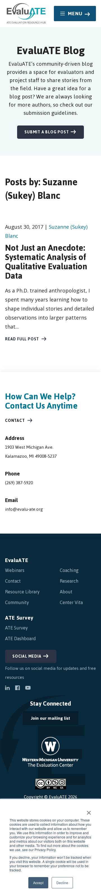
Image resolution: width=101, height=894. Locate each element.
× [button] (89, 811)
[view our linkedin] (7, 688)
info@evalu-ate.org (24, 509)
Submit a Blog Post (46, 132)
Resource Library (22, 591)
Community (17, 602)
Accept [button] (38, 882)
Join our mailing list (46, 720)
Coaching (69, 570)
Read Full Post (22, 339)
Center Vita (71, 602)
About (66, 591)
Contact (15, 420)
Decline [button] (62, 882)
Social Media (27, 656)
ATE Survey (19, 618)
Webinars (14, 570)
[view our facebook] (17, 688)
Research (69, 580)
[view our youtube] (28, 688)
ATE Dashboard (20, 638)
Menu (75, 13)
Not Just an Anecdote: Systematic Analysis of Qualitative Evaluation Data (46, 262)
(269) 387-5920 (19, 482)
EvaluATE (16, 560)
